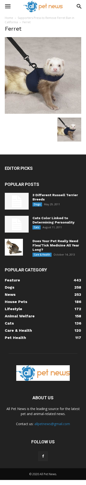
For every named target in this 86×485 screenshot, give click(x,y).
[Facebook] (43, 456)
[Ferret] (43, 112)
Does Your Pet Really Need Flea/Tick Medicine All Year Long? (55, 245)
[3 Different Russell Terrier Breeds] (17, 201)
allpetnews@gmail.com (52, 424)
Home (9, 18)
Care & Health (42, 254)
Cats (36, 227)
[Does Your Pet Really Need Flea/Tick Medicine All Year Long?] (14, 247)
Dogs (37, 204)
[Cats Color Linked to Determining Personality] (17, 224)
